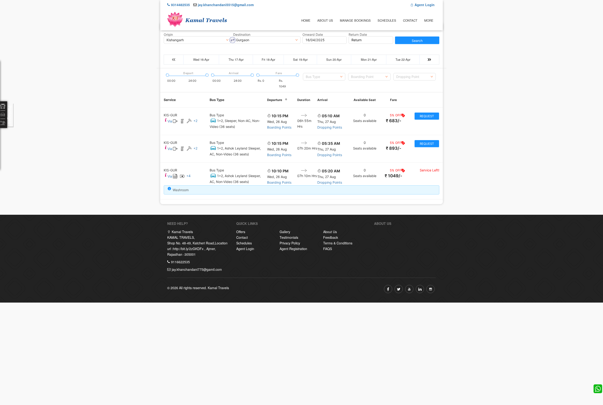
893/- (393, 148)
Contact (410, 20)
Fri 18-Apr (268, 59)
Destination (241, 34)
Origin (168, 34)
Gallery (285, 231)
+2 (195, 121)
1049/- (393, 175)
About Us (325, 20)
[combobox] (324, 76)
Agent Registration (293, 248)
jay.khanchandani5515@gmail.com (226, 4)
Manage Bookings (355, 20)
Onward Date (312, 34)
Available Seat (365, 100)
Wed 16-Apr (201, 59)
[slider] (167, 74)
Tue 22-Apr (402, 59)
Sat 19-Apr (300, 59)
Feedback (330, 237)
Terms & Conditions (337, 243)
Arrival (322, 100)
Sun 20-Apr (334, 59)
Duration (303, 100)
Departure (274, 100)
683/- (393, 120)
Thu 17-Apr (236, 59)
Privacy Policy (290, 243)
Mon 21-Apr (369, 59)
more (428, 20)
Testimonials (289, 237)
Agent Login (424, 4)
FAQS (327, 248)
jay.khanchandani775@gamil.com (197, 269)
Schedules (387, 20)
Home (305, 20)
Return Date (358, 34)
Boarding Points (279, 127)
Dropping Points (329, 127)
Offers (240, 231)
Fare (393, 100)
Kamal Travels (218, 287)
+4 (188, 176)
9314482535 (180, 4)
